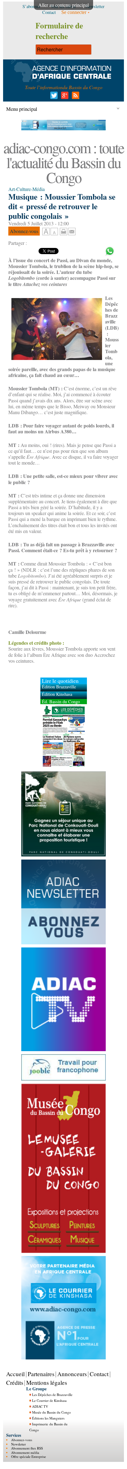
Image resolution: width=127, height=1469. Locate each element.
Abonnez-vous (21, 1439)
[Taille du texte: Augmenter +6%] (46, 232)
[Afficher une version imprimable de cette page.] (63, 231)
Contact (99, 1374)
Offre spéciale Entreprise (28, 1456)
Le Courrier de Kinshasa (49, 1400)
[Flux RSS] (74, 97)
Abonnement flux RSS (27, 1448)
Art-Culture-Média (26, 189)
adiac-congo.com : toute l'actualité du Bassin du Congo (63, 162)
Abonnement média (25, 1452)
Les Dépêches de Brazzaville (52, 1394)
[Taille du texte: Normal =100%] (54, 232)
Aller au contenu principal (63, 5)
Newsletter (18, 1444)
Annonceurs (72, 1374)
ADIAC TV (40, 1406)
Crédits (14, 1382)
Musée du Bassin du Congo (51, 1412)
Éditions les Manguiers (48, 1418)
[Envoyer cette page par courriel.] (71, 231)
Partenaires (41, 1374)
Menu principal (21, 108)
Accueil (15, 1374)
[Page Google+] (63, 97)
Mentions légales (46, 1382)
